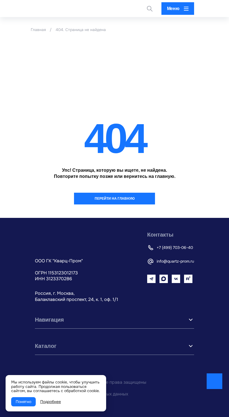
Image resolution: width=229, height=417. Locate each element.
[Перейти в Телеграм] (151, 279)
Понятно (23, 401)
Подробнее (50, 401)
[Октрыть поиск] (149, 8)
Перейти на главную (115, 199)
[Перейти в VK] (176, 279)
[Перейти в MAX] (163, 279)
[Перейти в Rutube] (188, 279)
